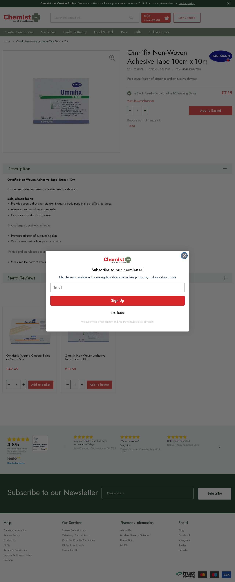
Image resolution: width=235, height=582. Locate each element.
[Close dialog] (184, 255)
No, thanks (117, 313)
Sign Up (117, 300)
